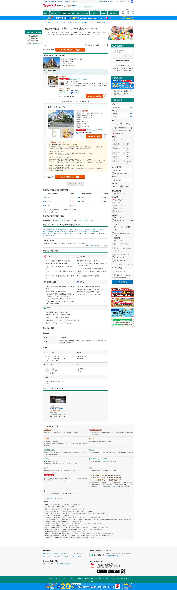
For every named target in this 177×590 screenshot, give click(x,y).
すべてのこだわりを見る (126, 264)
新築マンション (55, 13)
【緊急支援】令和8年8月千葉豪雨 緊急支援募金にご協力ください (61, 1)
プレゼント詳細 (55, 480)
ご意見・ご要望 (109, 579)
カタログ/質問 (112, 13)
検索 (132, 1)
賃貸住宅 (46, 13)
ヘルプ (110, 1)
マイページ (124, 70)
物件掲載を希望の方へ (91, 579)
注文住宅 (92, 13)
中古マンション (65, 13)
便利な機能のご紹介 (112, 556)
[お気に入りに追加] (105, 96)
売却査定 (103, 13)
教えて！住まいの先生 (63, 564)
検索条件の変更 (117, 100)
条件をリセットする (128, 56)
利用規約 (80, 579)
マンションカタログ (48, 564)
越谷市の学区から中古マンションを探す (96, 246)
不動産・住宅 (47, 553)
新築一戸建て (75, 13)
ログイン (64, 7)
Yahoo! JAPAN (103, 1)
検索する (124, 282)
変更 (131, 107)
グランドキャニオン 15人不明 (126, 1)
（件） (47, 197)
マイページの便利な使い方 (33, 43)
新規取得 (74, 5)
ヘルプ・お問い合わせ (122, 579)
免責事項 (101, 579)
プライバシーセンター (69, 579)
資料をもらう (94, 96)
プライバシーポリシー (54, 579)
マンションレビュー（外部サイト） (85, 533)
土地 (98, 13)
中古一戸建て (84, 13)
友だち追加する (99, 555)
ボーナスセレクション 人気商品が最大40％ (82, 7)
